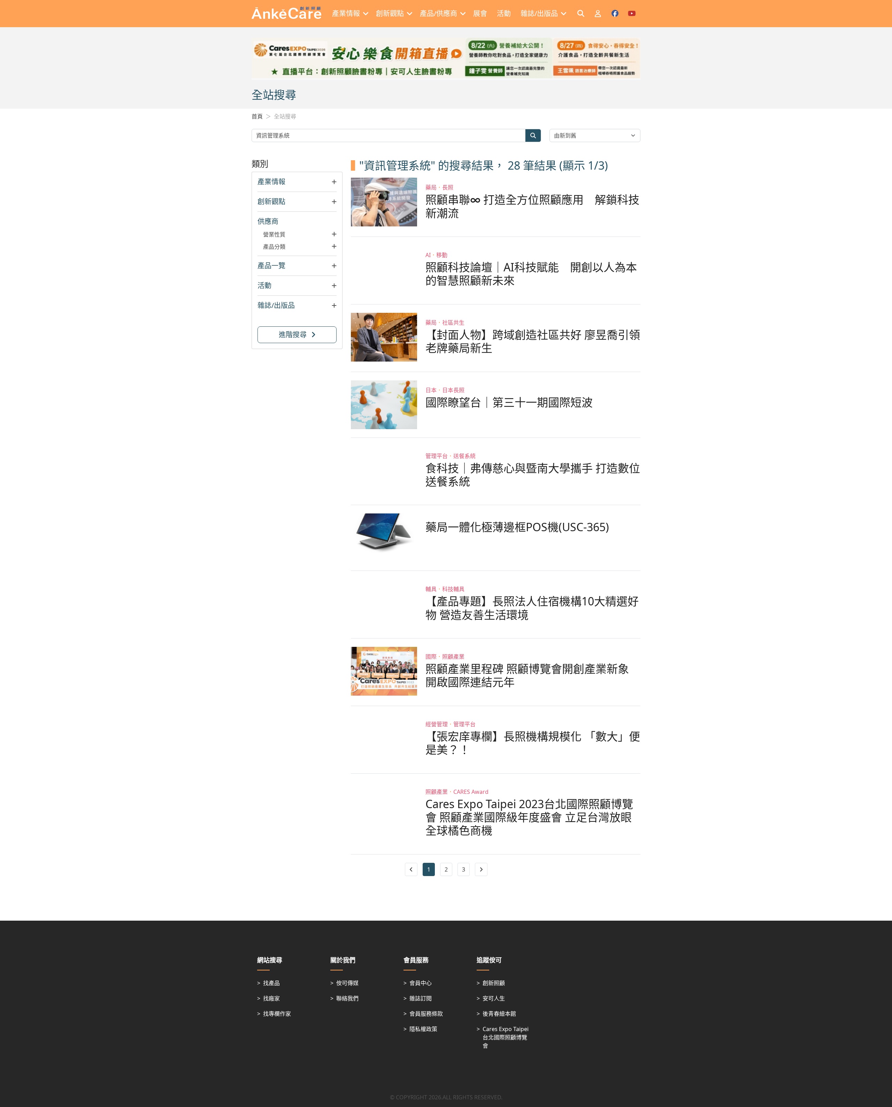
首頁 (257, 116)
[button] (297, 182)
